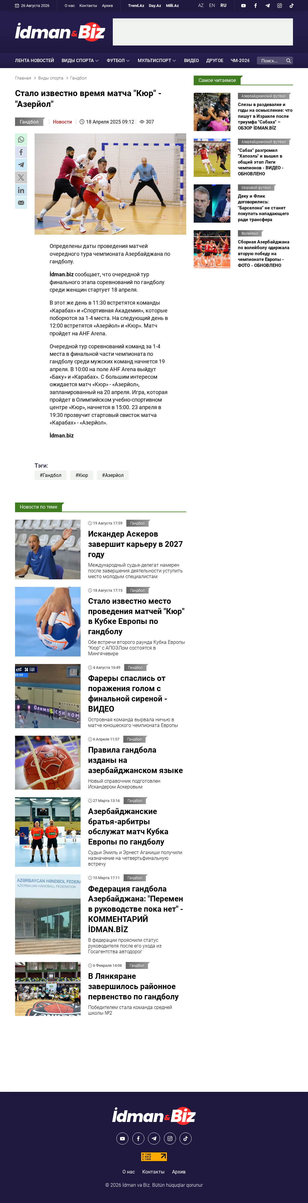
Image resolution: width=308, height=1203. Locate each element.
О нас (70, 5)
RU (223, 5)
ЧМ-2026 (240, 60)
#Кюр (81, 475)
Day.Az (155, 5)
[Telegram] (267, 5)
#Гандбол (50, 475)
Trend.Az (136, 5)
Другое (214, 60)
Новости (62, 122)
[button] (21, 139)
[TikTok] (291, 5)
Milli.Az (172, 5)
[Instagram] (279, 5)
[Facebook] (255, 5)
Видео (191, 60)
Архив (107, 5)
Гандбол (29, 122)
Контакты (88, 5)
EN (212, 5)
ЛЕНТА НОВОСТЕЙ (34, 60)
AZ (201, 5)
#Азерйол (113, 475)
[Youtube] (243, 5)
